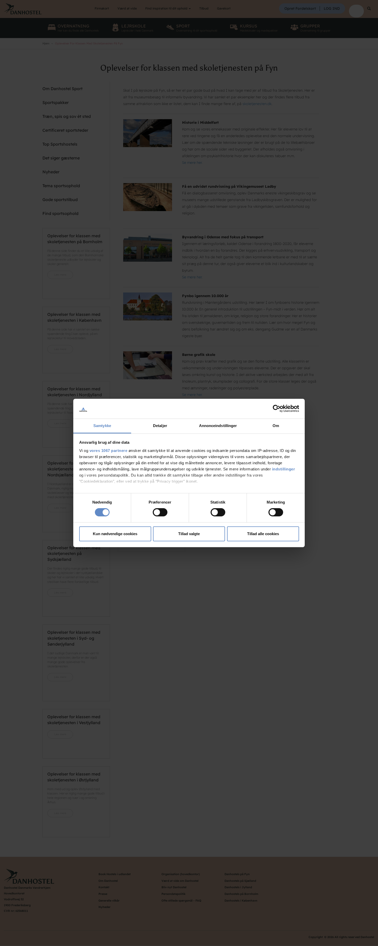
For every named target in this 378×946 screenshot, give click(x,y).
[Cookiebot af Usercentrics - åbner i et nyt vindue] (276, 408)
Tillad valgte (189, 534)
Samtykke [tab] (102, 425)
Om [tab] (276, 425)
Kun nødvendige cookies (115, 534)
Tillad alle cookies (263, 534)
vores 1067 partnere (108, 450)
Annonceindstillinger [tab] (218, 425)
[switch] (160, 512)
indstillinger (283, 469)
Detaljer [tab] (160, 425)
